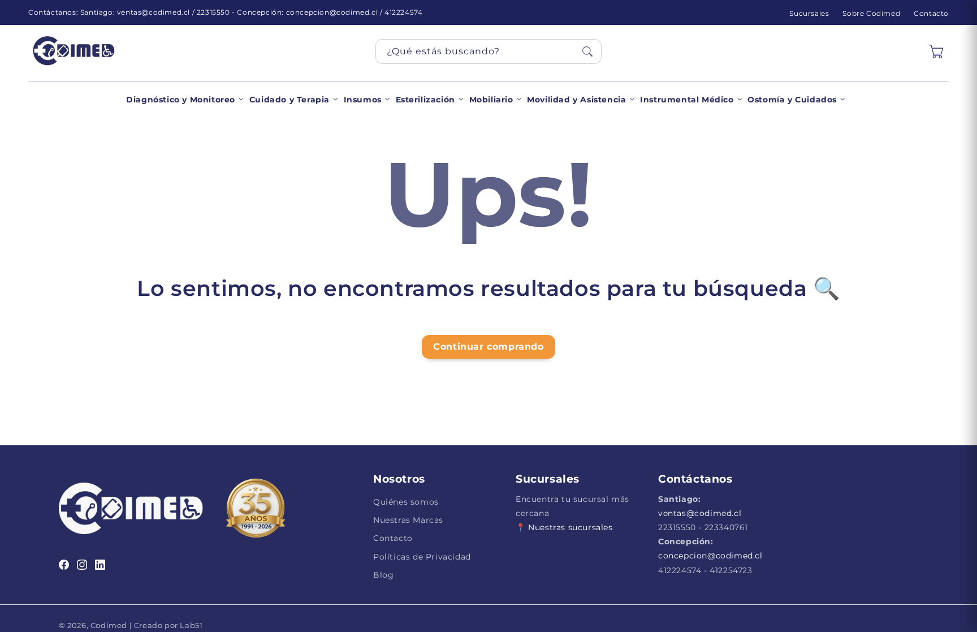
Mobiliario (491, 99)
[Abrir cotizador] (936, 51)
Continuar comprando (488, 346)
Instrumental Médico (686, 99)
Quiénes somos (406, 502)
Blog (383, 575)
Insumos (363, 99)
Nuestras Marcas (408, 520)
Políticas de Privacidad (422, 557)
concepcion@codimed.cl (710, 556)
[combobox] (488, 51)
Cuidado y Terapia (289, 99)
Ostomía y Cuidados (792, 99)
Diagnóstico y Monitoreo (180, 99)
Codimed (108, 625)
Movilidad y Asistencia (576, 99)
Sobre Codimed (871, 13)
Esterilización (425, 99)
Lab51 (190, 625)
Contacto (931, 13)
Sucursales (809, 13)
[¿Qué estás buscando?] (587, 51)
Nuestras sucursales (570, 527)
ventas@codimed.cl (699, 513)
